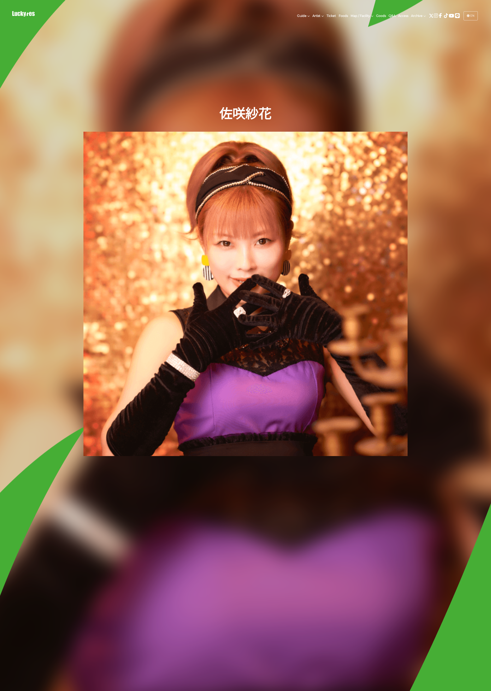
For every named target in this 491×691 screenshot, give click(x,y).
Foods (343, 16)
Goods (381, 16)
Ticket (331, 16)
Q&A (392, 16)
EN (472, 15)
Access (403, 16)
